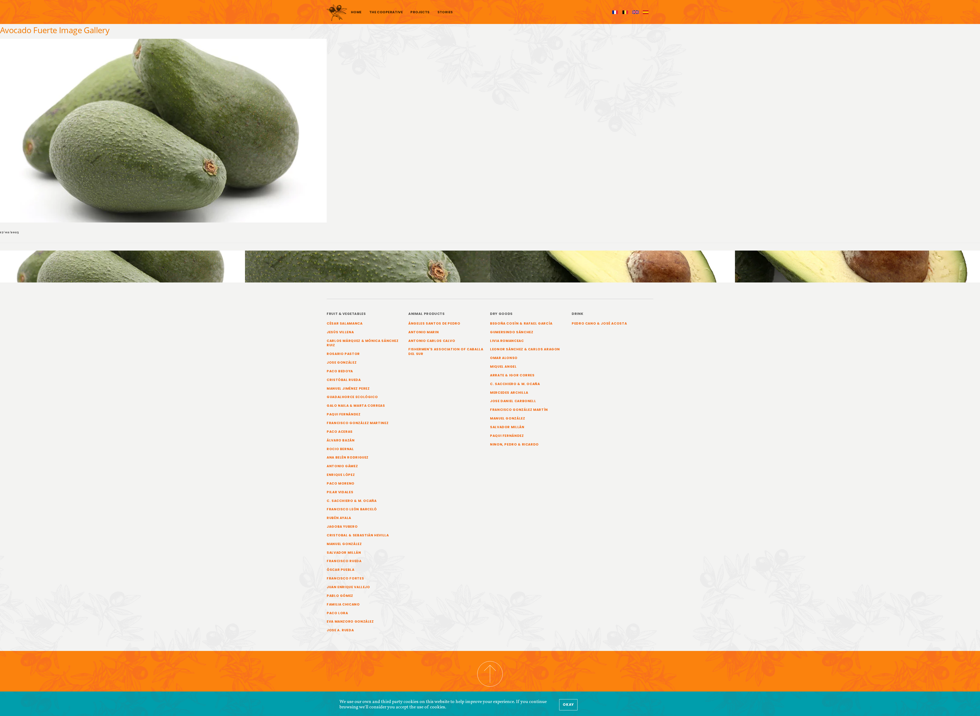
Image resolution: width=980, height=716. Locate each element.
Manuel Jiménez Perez (348, 388)
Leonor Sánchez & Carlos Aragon (525, 349)
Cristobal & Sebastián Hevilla (358, 535)
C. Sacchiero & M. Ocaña (352, 501)
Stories (445, 12)
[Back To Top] (490, 674)
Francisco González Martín (519, 410)
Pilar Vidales (340, 492)
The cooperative (386, 12)
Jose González (342, 362)
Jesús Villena (340, 332)
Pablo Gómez (340, 596)
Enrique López (341, 475)
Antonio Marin (423, 332)
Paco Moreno (340, 483)
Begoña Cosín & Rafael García (521, 323)
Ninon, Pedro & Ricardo (514, 444)
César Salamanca (345, 323)
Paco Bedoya (340, 371)
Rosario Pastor (343, 354)
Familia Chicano (343, 604)
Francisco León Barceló (352, 509)
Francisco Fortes (345, 578)
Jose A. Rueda (340, 630)
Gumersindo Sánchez (511, 332)
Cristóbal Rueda (344, 380)
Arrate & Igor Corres (512, 375)
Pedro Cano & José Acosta (599, 323)
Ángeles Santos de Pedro (434, 323)
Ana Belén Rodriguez (348, 457)
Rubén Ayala (339, 518)
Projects (420, 12)
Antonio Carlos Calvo (431, 341)
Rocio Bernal (340, 449)
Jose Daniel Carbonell (513, 401)
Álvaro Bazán (341, 440)
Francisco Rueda (344, 561)
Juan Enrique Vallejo (348, 587)
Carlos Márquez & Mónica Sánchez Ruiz (363, 343)
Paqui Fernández (344, 414)
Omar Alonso (504, 358)
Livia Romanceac (507, 341)
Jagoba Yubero (342, 526)
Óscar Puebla (340, 569)
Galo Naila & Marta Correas (356, 405)
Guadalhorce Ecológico (352, 397)
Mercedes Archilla (509, 392)
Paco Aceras (340, 431)
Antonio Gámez (342, 466)
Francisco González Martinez (357, 423)
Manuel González (344, 544)
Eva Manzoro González (350, 621)
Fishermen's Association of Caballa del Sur (445, 351)
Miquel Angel (503, 366)
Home (356, 12)
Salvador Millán (344, 552)
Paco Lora (337, 613)
